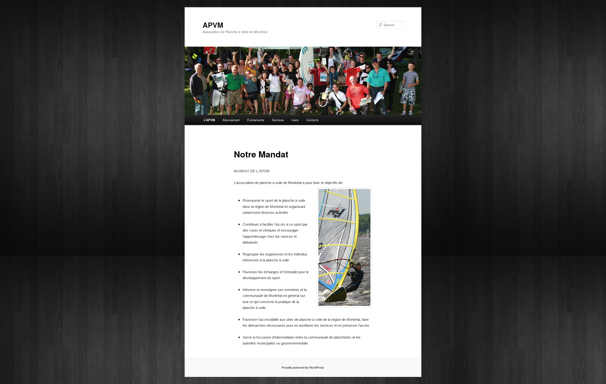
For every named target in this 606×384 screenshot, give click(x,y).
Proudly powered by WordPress (303, 367)
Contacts (312, 120)
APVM (213, 25)
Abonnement (231, 120)
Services (278, 120)
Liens (295, 120)
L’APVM (209, 120)
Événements (255, 120)
